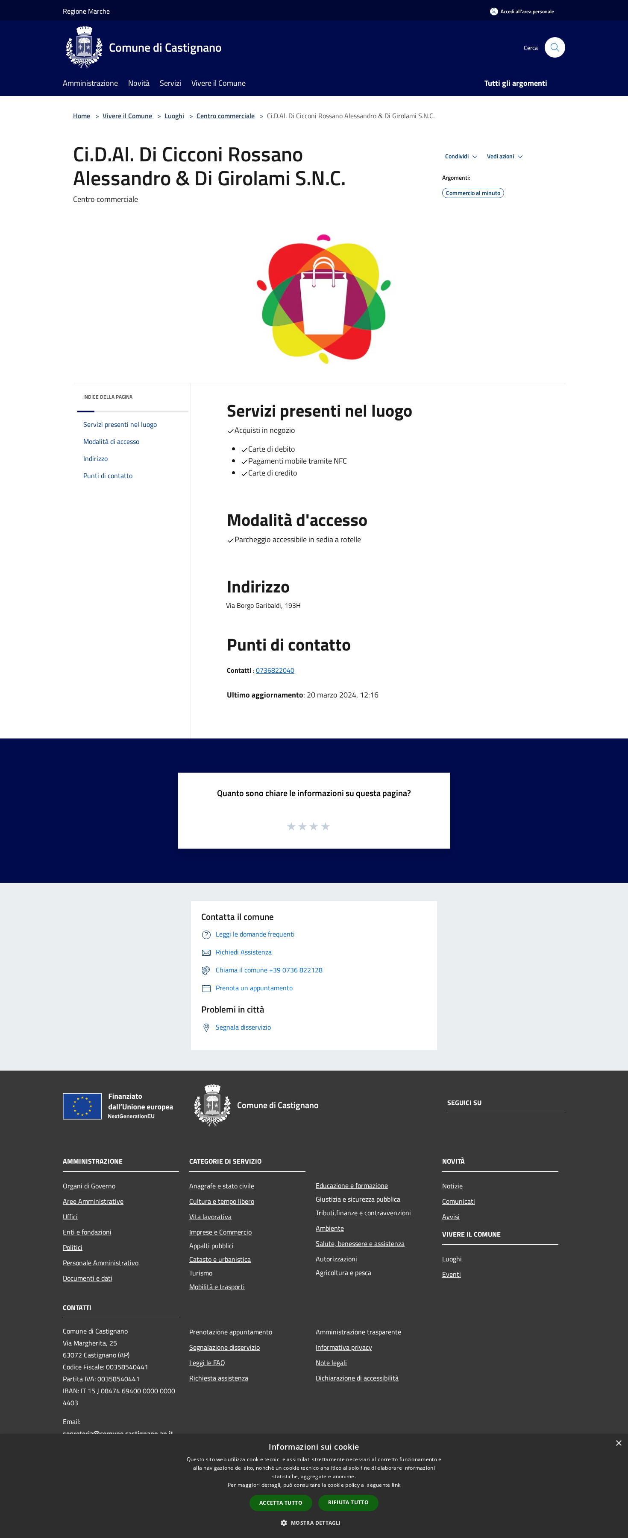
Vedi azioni (501, 156)
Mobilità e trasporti (217, 1286)
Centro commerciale (226, 116)
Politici (72, 1247)
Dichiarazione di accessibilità (357, 1378)
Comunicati (458, 1201)
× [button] (618, 1443)
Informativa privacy (344, 1347)
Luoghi (174, 116)
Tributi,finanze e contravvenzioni (363, 1213)
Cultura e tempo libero (221, 1201)
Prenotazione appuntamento (230, 1332)
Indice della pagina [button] (107, 397)
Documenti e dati (87, 1278)
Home (81, 116)
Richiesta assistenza (218, 1378)
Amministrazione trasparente (358, 1332)
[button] (313, 1523)
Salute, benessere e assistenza (360, 1243)
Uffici (70, 1216)
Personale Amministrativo (100, 1263)
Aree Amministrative (93, 1201)
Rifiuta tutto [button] (348, 1502)
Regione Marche (86, 11)
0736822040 (275, 670)
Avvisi (451, 1216)
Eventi (451, 1274)
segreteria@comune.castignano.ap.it (118, 1433)
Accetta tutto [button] (280, 1502)
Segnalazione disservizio (224, 1347)
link (396, 1484)
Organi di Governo (89, 1186)
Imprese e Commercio (220, 1232)
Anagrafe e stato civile (221, 1186)
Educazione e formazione (352, 1185)
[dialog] (314, 1486)
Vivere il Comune (128, 116)
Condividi (457, 156)
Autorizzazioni (336, 1259)
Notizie (452, 1186)
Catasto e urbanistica (220, 1259)
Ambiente (330, 1228)
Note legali (331, 1362)
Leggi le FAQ (207, 1362)
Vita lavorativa (210, 1216)
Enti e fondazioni (87, 1232)
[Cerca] (555, 47)
